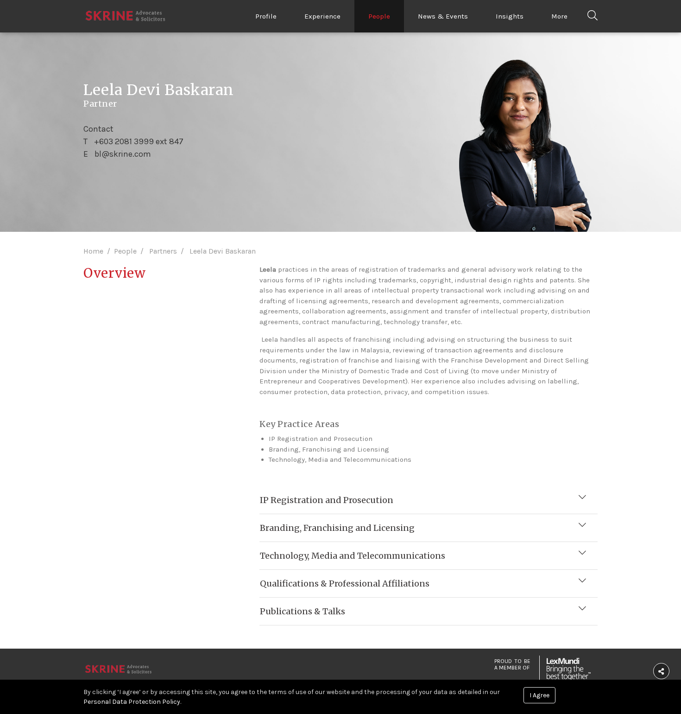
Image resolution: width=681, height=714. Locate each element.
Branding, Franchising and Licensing (337, 528)
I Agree (539, 695)
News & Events (443, 16)
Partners (163, 251)
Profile (266, 16)
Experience (322, 16)
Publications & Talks (302, 611)
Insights (509, 16)
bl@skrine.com (123, 153)
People (379, 16)
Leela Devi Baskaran (222, 251)
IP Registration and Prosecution (326, 500)
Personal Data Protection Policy (131, 702)
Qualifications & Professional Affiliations (344, 583)
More (559, 16)
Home (93, 251)
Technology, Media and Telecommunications (352, 555)
